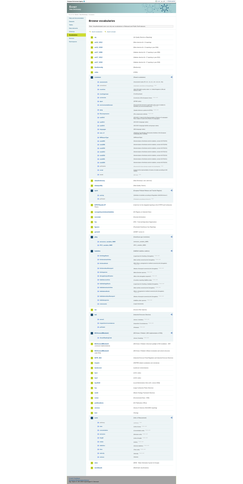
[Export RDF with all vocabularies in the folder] (171, 77)
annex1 (102, 319)
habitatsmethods (105, 291)
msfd (96, 393)
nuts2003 (102, 141)
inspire (97, 363)
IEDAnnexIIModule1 (102, 333)
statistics (102, 445)
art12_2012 (98, 42)
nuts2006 (102, 144)
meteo (101, 441)
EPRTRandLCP (100, 205)
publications (99, 403)
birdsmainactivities (105, 259)
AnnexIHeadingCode (106, 338)
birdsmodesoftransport (106, 268)
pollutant (102, 327)
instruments (103, 304)
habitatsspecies (104, 300)
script (101, 170)
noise (97, 398)
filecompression (104, 113)
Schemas (72, 31)
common (98, 77)
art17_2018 (98, 62)
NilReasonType (104, 137)
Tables (71, 25)
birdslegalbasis (104, 255)
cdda (96, 72)
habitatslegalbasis (105, 283)
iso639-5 (102, 125)
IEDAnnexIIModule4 (102, 351)
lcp (96, 388)
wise (96, 463)
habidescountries (105, 280)
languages (103, 129)
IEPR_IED (98, 358)
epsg (101, 110)
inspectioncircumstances (107, 323)
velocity (102, 453)
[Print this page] (162, 1)
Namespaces (73, 41)
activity (102, 195)
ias (96, 310)
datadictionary (100, 180)
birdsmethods (104, 263)
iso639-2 (102, 117)
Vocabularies (73, 35)
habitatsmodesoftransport (107, 296)
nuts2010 (102, 148)
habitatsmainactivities (106, 287)
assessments (103, 82)
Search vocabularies (97, 31)
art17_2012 (98, 57)
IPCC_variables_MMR (106, 245)
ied (96, 314)
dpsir (101, 101)
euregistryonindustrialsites (104, 212)
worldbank (98, 468)
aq (95, 37)
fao (96, 222)
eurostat (98, 217)
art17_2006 (98, 52)
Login (158, 1)
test (96, 413)
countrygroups (104, 94)
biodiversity (99, 67)
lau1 (96, 373)
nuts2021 (102, 159)
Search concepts (111, 31)
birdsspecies (103, 272)
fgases (97, 227)
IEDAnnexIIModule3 (102, 344)
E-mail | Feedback (74, 478)
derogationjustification (106, 276)
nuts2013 (102, 152)
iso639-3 (102, 122)
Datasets (71, 21)
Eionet (76, 14)
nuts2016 (102, 155)
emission (102, 434)
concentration (104, 430)
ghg (96, 237)
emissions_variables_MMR (107, 241)
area (101, 426)
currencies (103, 97)
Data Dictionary (83, 14)
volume (102, 457)
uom (96, 418)
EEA (76, 1)
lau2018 (97, 383)
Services (71, 38)
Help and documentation (76, 18)
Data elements (73, 28)
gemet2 (97, 232)
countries (102, 89)
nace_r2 (102, 133)
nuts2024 (102, 162)
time (101, 449)
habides (97, 251)
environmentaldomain (106, 105)
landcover (98, 368)
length (101, 438)
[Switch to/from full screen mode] (164, 1)
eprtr (96, 190)
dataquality (99, 185)
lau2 (96, 378)
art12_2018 (98, 47)
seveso (97, 408)
